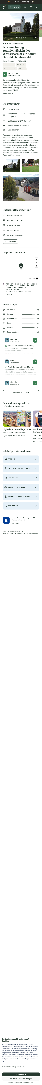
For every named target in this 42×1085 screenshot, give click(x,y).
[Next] (38, 26)
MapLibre (32, 278)
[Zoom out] (36, 262)
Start (4, 531)
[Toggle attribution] (37, 278)
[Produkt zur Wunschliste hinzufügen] (36, 16)
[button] (21, 26)
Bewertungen (25, 2)
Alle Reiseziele (15, 531)
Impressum (15, 523)
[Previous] (3, 26)
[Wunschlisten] (25, 7)
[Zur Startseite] (4, 7)
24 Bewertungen (14, 75)
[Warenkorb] (30, 7)
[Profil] (36, 7)
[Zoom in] (36, 259)
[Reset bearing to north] (36, 265)
